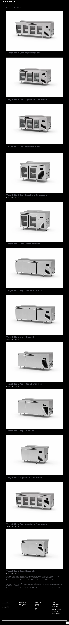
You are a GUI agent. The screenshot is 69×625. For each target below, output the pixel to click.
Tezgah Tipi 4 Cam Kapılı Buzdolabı (23, 53)
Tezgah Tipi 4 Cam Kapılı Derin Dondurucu (26, 524)
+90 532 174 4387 (55, 606)
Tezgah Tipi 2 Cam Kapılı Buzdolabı (23, 243)
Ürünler (43, 1)
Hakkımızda (52, 1)
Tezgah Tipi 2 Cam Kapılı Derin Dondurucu (26, 195)
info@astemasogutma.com (56, 613)
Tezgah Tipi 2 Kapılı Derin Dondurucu (24, 477)
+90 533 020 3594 (55, 611)
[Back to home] (9, 2)
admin (10, 55)
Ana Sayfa (38, 1)
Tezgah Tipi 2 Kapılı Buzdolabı (20, 571)
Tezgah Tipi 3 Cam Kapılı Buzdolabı (23, 146)
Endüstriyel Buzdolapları (22, 604)
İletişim (66, 1)
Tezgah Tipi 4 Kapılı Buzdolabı (20, 337)
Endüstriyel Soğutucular (22, 605)
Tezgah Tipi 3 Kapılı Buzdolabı (20, 430)
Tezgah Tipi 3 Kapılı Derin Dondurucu (24, 384)
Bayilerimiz (61, 1)
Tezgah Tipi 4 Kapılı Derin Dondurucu (24, 290)
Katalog (47, 1)
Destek (56, 1)
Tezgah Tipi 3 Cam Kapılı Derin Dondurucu (26, 99)
